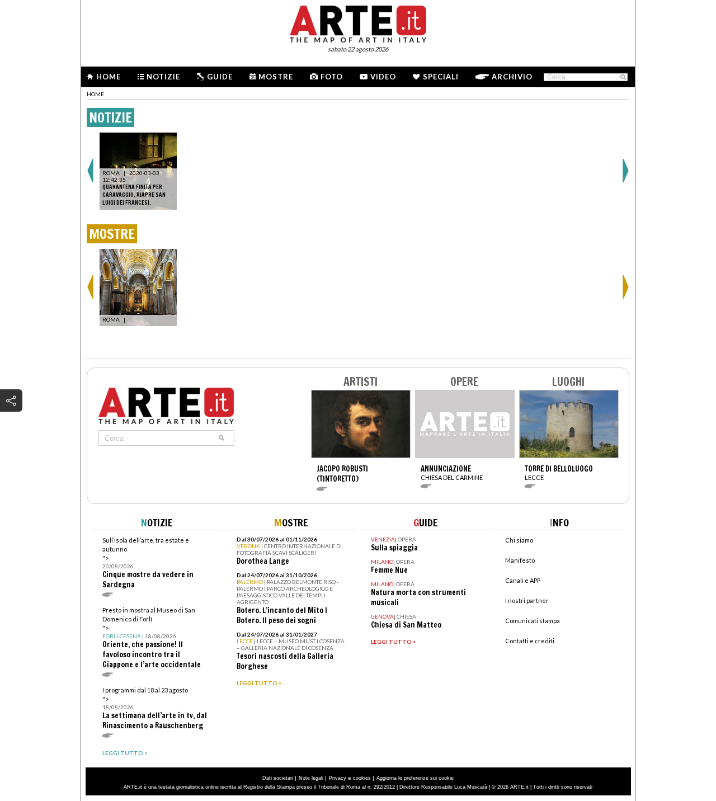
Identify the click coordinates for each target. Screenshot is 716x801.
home (95, 94)
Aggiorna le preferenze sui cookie (415, 778)
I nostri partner (527, 600)
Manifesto (520, 560)
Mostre (275, 76)
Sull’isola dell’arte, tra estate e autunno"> (148, 563)
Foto (332, 76)
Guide (220, 76)
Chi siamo (519, 540)
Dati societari (277, 778)
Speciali (441, 76)
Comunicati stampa (532, 620)
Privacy (337, 778)
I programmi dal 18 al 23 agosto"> (154, 708)
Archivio (512, 76)
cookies (362, 778)
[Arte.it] (358, 22)
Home (108, 76)
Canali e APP (522, 580)
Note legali (311, 778)
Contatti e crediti (529, 640)
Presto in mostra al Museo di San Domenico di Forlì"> (151, 638)
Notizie (163, 76)
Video (383, 76)
